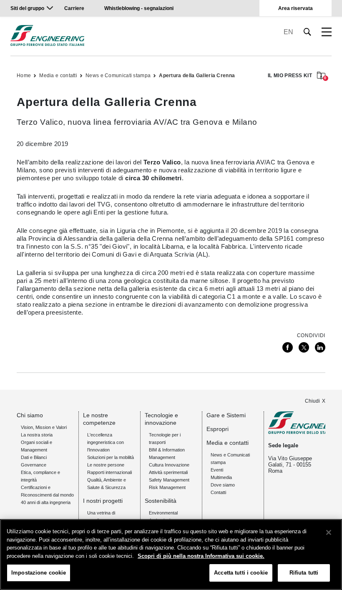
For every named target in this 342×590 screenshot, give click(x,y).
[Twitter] (304, 347)
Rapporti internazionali (109, 472)
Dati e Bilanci (34, 457)
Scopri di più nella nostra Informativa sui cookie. (201, 556)
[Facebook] (287, 347)
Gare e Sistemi (226, 415)
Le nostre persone (105, 464)
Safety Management (169, 479)
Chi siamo (30, 415)
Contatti (218, 492)
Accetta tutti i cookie (241, 573)
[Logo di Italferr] (47, 35)
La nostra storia (37, 434)
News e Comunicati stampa (118, 75)
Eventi (217, 469)
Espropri (217, 429)
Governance (33, 464)
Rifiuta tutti (304, 573)
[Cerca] (308, 32)
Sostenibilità (160, 500)
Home (24, 75)
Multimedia (221, 477)
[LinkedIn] (320, 347)
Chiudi (312, 401)
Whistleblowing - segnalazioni (139, 8)
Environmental (163, 512)
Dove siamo (223, 484)
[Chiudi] (328, 532)
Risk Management (167, 487)
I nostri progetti (103, 500)
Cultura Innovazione (169, 464)
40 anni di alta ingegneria (45, 502)
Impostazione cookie (38, 573)
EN (288, 31)
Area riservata (295, 8)
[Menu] (327, 32)
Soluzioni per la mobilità (110, 457)
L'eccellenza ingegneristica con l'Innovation (105, 442)
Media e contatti (58, 75)
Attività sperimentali (168, 472)
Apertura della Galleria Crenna (197, 75)
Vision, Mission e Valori (44, 427)
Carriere (74, 8)
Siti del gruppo (27, 8)
